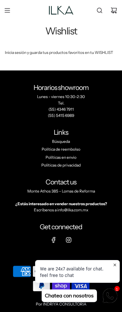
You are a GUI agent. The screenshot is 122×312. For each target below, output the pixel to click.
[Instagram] (68, 240)
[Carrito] (114, 10)
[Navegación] (7, 10)
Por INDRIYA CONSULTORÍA (61, 304)
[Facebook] (54, 240)
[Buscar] (99, 10)
